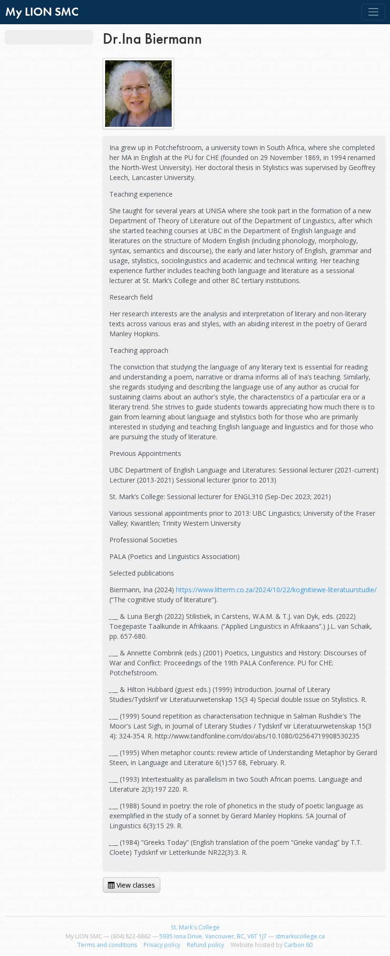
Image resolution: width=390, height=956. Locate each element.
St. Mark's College (195, 927)
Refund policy (205, 945)
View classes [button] (136, 885)
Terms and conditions (107, 945)
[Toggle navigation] (373, 12)
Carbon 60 (298, 945)
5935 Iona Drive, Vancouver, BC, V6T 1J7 (213, 936)
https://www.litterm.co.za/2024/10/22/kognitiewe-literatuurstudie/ (276, 589)
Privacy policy (162, 945)
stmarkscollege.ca (300, 936)
